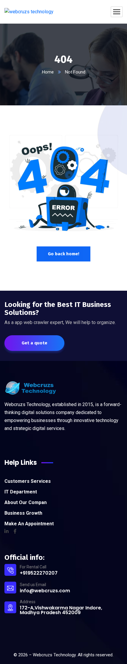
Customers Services (27, 481)
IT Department (20, 492)
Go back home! (63, 253)
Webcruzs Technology (54, 655)
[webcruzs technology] (28, 12)
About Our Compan (25, 502)
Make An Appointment (29, 523)
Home (48, 72)
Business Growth (23, 513)
